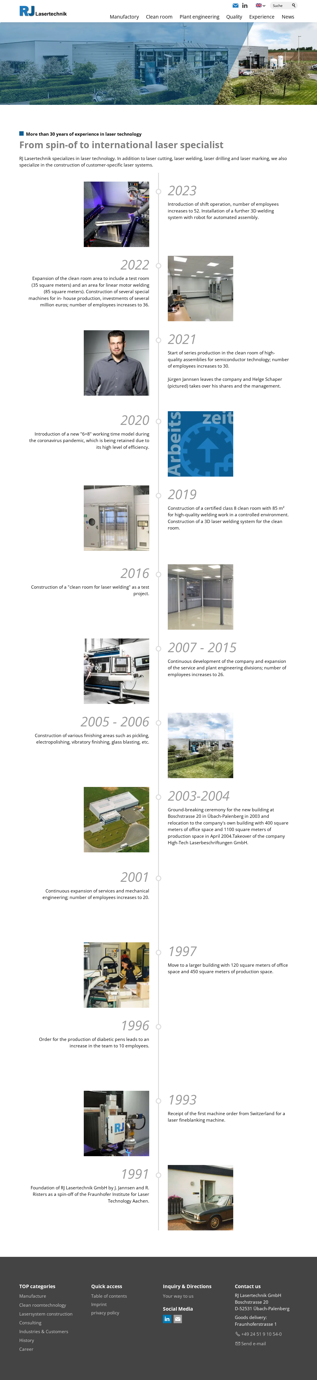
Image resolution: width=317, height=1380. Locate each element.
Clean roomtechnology (42, 1305)
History (26, 1340)
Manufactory (124, 16)
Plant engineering (199, 16)
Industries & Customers (43, 1332)
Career (26, 1349)
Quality (234, 16)
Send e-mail (253, 1344)
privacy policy (105, 1313)
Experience (262, 16)
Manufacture (32, 1296)
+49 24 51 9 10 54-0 (261, 1334)
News (288, 16)
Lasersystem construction (46, 1314)
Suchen (294, 5)
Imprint (99, 1304)
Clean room (159, 16)
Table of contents (109, 1296)
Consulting (30, 1323)
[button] (235, 5)
